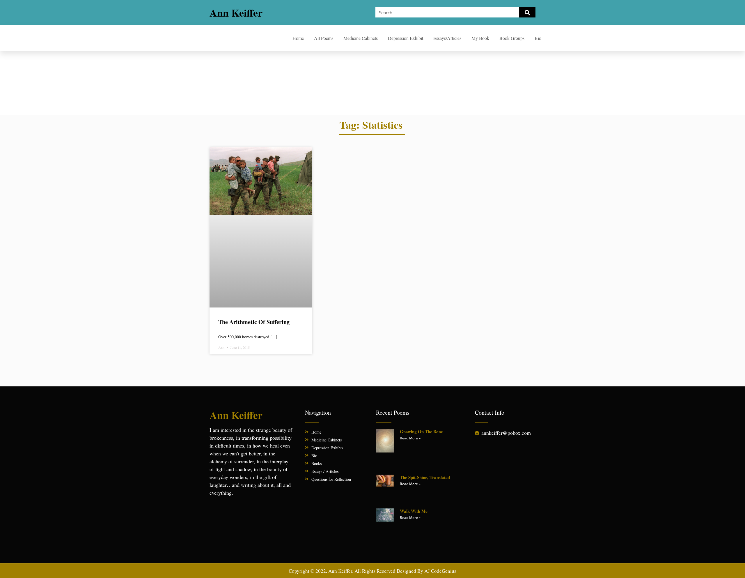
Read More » (410, 438)
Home (298, 38)
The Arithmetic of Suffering (254, 322)
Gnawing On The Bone (421, 431)
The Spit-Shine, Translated (425, 477)
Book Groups (511, 38)
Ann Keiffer (236, 12)
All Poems (323, 38)
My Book (480, 38)
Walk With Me (414, 511)
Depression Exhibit (405, 38)
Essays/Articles (447, 38)
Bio (538, 38)
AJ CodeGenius (440, 571)
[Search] (527, 12)
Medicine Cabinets (360, 38)
